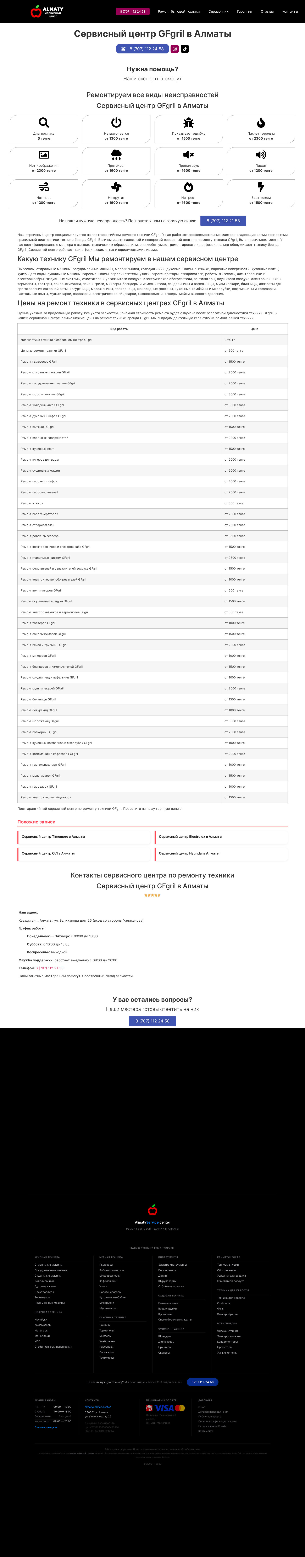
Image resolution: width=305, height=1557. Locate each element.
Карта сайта (205, 1431)
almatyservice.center (98, 1407)
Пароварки (106, 1352)
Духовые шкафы (45, 1286)
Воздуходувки (167, 1308)
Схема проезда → (46, 1427)
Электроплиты (44, 1292)
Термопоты (106, 1330)
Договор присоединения (213, 1411)
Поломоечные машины (50, 1302)
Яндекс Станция (227, 1331)
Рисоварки (106, 1346)
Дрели (162, 1275)
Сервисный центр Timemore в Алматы (53, 836)
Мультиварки (108, 1308)
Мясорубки (106, 1302)
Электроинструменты (172, 1264)
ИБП (37, 1341)
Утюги (103, 1286)
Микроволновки (110, 1275)
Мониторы (41, 1330)
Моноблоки (42, 1335)
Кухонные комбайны (112, 1297)
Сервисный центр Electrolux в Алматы (190, 836)
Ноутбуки (41, 1319)
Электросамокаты (229, 1336)
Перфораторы (167, 1270)
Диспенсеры (166, 1341)
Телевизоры (42, 1297)
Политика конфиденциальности (217, 1421)
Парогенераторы (110, 1292)
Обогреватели (226, 1270)
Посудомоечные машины (51, 1270)
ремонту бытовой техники (82, 1453)
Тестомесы (106, 1357)
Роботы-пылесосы (111, 1270)
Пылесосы (106, 1264)
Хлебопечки (107, 1341)
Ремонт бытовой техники (179, 11)
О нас (201, 1407)
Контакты (290, 11)
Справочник (218, 11)
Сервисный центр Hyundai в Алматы (189, 853)
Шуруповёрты (167, 1281)
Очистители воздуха (230, 1281)
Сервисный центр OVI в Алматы (48, 853)
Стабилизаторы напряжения (53, 1346)
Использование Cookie (212, 1426)
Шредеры (164, 1336)
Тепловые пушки (228, 1264)
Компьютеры (43, 1324)
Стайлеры (224, 1303)
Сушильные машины (48, 1275)
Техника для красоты (231, 1297)
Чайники (105, 1324)
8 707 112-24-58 (203, 1382)
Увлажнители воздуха (231, 1275)
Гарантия (244, 11)
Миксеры (105, 1335)
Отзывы (267, 11)
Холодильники (44, 1281)
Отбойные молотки (171, 1286)
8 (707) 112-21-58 (49, 968)
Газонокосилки (168, 1303)
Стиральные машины (48, 1264)
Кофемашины (108, 1281)
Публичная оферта (209, 1416)
